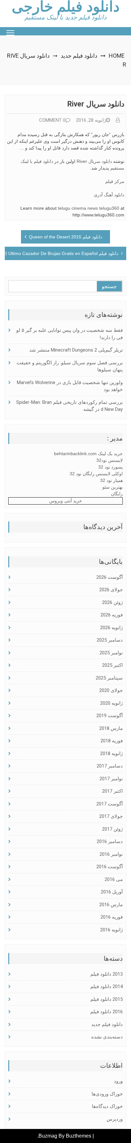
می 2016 (114, 879)
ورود (118, 1081)
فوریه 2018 (111, 741)
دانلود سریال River (94, 161)
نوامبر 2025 (111, 653)
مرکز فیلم (114, 181)
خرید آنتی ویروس (65, 500)
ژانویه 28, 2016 (91, 120)
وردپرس (115, 1119)
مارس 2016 (111, 904)
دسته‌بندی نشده (107, 1037)
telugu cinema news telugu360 (88, 208)
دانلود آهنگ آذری (109, 194)
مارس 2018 (111, 728)
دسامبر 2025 (110, 640)
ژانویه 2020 (111, 703)
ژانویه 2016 (111, 930)
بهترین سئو (112, 487)
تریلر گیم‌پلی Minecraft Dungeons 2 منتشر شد (76, 350)
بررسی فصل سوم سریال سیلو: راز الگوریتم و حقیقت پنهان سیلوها (70, 366)
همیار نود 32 (111, 480)
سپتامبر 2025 (109, 678)
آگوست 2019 (109, 715)
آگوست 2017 (109, 804)
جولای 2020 (111, 690)
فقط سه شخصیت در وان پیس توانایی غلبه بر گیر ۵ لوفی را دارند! (69, 333)
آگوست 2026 (109, 577)
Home (117, 55)
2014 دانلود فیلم (106, 986)
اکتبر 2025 (112, 665)
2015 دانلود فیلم (106, 999)
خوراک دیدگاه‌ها (107, 1106)
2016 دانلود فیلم (106, 1012)
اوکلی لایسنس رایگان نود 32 (96, 473)
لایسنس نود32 (109, 460)
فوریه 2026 (111, 615)
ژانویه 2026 (111, 627)
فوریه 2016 (111, 917)
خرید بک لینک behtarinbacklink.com (88, 453)
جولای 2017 (111, 816)
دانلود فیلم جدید (79, 55)
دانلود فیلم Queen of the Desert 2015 (65, 236)
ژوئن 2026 (112, 602)
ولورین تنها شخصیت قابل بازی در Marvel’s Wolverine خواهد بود (70, 386)
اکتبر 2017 (112, 791)
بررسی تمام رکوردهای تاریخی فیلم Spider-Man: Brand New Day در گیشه (69, 405)
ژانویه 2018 (111, 753)
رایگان (117, 493)
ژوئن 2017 (112, 829)
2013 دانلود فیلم (106, 974)
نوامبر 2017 (111, 779)
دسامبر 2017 (110, 766)
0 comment (52, 120)
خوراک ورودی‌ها (107, 1094)
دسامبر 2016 (110, 841)
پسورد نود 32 (110, 467)
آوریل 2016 (112, 892)
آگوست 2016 (109, 867)
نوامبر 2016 (111, 854)
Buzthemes (78, 1136)
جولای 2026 (111, 590)
